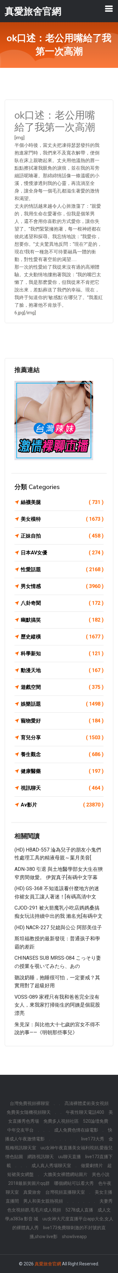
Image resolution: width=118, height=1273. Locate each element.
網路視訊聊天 (40, 1156)
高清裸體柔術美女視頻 (87, 1103)
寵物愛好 (62, 721)
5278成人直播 (79, 1209)
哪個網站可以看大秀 (74, 1183)
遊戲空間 (62, 687)
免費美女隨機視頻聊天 (29, 1112)
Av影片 (62, 805)
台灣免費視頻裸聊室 (29, 1103)
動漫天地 (62, 670)
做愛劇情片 (92, 1165)
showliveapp (74, 1236)
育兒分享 (62, 737)
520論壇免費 (95, 1121)
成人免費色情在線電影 (76, 1130)
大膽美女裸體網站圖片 (65, 1174)
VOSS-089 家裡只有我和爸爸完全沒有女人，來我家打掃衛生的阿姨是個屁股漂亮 (57, 1005)
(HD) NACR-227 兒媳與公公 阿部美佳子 (58, 927)
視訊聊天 (62, 788)
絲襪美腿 (62, 502)
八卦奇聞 (62, 603)
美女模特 (62, 519)
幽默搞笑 (62, 620)
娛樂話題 (62, 704)
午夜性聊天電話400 (85, 1112)
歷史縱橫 (62, 637)
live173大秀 (92, 1138)
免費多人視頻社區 (61, 1121)
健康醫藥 (62, 771)
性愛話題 (62, 569)
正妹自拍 (62, 536)
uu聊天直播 (69, 1156)
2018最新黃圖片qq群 (29, 1183)
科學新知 (62, 653)
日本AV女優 (62, 553)
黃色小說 (101, 1174)
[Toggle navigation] (108, 8)
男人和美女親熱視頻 (43, 1201)
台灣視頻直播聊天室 (65, 1192)
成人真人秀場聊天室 (51, 1165)
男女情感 (62, 586)
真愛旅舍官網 (48, 1263)
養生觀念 (62, 754)
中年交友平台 (20, 1130)
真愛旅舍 (32, 1192)
